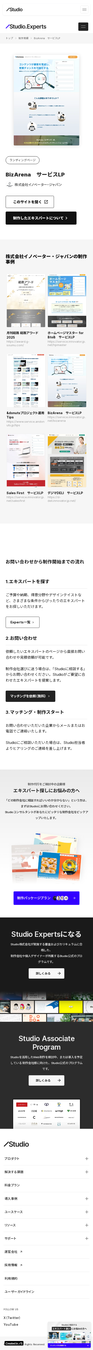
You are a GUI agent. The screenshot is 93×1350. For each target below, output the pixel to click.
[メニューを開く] (84, 9)
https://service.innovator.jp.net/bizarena (67, 418)
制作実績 (23, 38)
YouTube (11, 1324)
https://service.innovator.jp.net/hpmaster (67, 343)
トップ (9, 38)
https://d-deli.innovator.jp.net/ (62, 498)
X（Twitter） (12, 1318)
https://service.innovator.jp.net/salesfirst (25, 498)
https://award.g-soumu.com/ (18, 343)
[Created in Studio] (14, 1343)
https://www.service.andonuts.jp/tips (25, 423)
